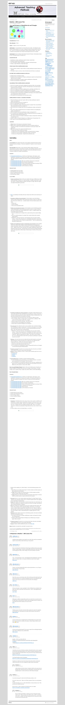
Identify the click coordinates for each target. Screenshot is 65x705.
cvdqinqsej (14, 635)
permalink (27, 529)
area (24, 528)
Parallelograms (14, 353)
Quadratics (46, 79)
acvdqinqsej (14, 641)
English (50, 66)
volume (52, 85)
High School (51, 68)
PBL (53, 77)
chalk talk (49, 62)
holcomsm (19, 23)
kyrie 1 (13, 595)
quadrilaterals (17, 529)
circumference (52, 62)
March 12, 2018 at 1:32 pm (16, 627)
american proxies (15, 544)
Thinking (52, 83)
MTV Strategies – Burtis (13, 19)
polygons (14, 529)
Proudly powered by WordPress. (50, 702)
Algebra (46, 61)
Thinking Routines (49, 84)
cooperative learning (48, 63)
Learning (49, 69)
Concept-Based (23, 16)
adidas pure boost (15, 606)
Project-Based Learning (36, 16)
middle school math (37, 528)
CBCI (46, 62)
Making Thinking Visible (16, 16)
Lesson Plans (48, 70)
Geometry (27, 528)
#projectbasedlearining (49, 60)
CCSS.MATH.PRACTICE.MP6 (16, 386)
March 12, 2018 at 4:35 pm (16, 617)
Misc (46, 54)
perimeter (11, 529)
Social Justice (43, 16)
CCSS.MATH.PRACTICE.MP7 (16, 165)
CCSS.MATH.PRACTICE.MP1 (16, 160)
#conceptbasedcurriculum (49, 59)
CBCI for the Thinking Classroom (50, 33)
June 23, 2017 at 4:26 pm (18, 691)
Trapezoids (14, 356)
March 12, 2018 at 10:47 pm (16, 607)
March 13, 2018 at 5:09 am (16, 596)
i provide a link (48, 44)
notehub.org (47, 42)
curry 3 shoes (14, 584)
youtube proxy (14, 536)
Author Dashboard (47, 27)
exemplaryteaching (48, 67)
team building (48, 83)
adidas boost (14, 573)
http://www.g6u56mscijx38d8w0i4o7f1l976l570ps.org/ (25, 642)
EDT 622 (12, 3)
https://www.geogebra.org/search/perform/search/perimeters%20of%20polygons (25, 658)
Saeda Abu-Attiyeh (50, 80)
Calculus (52, 61)
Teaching (51, 82)
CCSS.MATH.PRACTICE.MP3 (16, 163)
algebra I (50, 61)
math (34, 528)
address (47, 48)
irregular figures (31, 528)
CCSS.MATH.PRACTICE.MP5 (16, 164)
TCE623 (49, 82)
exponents (53, 67)
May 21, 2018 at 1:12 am (15, 545)
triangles (21, 529)
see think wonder (51, 81)
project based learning (48, 78)
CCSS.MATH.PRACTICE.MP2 (16, 162)
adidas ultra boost (15, 564)
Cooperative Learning (29, 16)
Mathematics (50, 75)
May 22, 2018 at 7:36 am (15, 537)
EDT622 (49, 65)
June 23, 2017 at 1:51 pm (16, 675)
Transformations (47, 85)
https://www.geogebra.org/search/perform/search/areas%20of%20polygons (24, 654)
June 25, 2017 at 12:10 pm (19, 666)
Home (10, 16)
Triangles (13, 354)
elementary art (47, 66)
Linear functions (47, 71)
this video (32, 523)
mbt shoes (14, 616)
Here (11, 194)
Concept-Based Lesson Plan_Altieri (37, 19)
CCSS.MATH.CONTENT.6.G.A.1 (16, 156)
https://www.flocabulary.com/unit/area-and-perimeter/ (21, 687)
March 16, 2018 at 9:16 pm (16, 555)
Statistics (46, 82)
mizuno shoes (14, 554)
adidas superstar (15, 626)
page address (47, 46)
